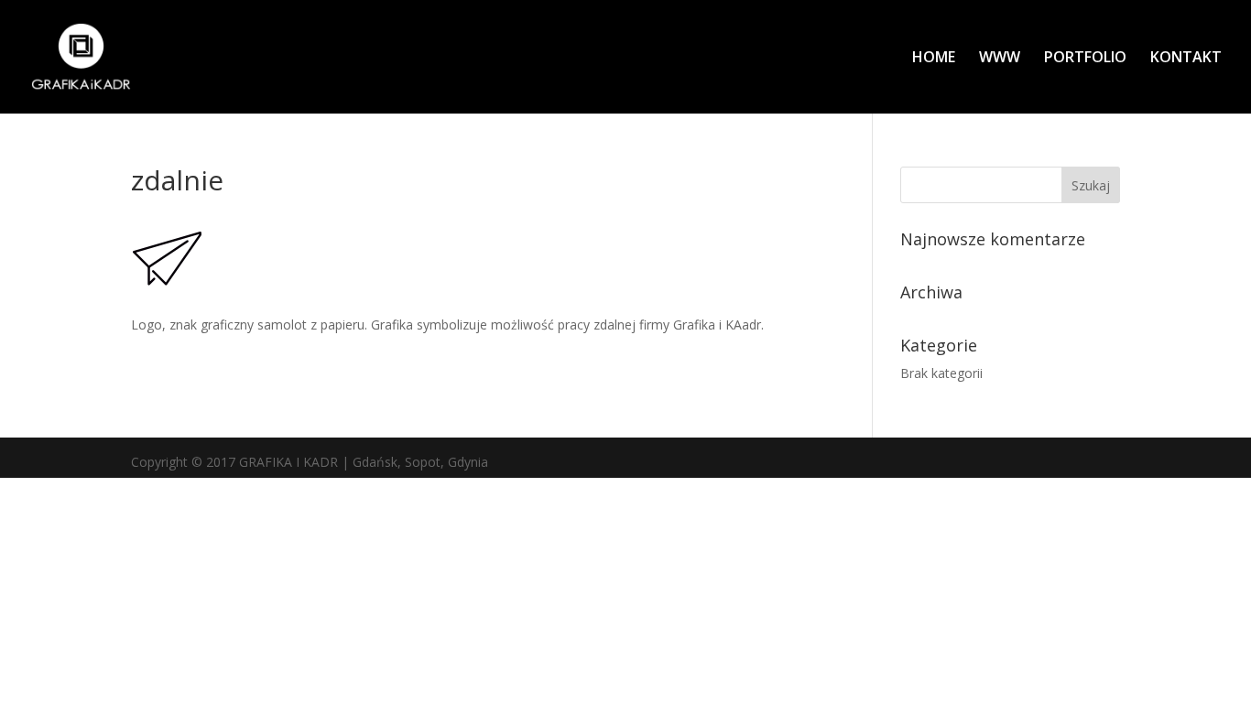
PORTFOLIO (1085, 58)
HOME (933, 58)
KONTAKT (1186, 58)
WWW (999, 58)
